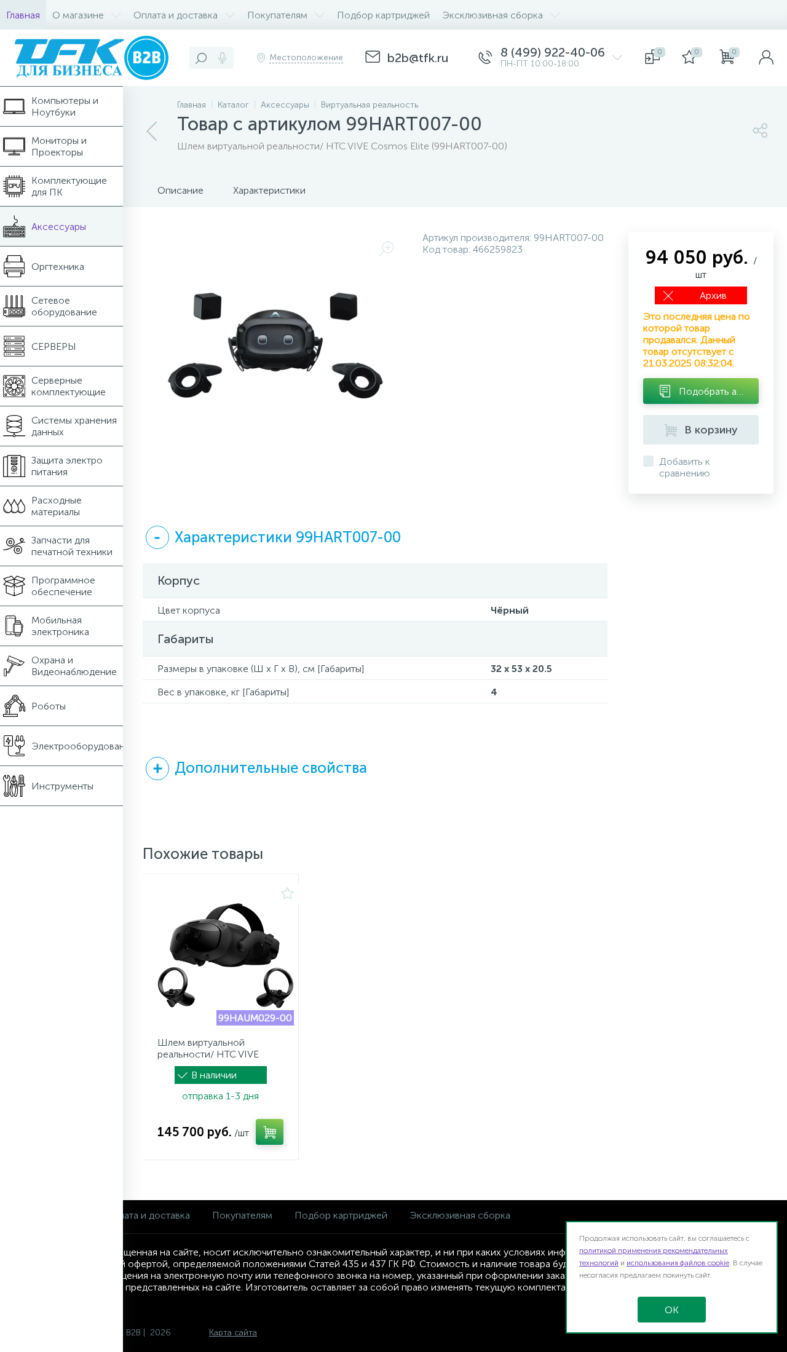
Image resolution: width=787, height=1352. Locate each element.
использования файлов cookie (678, 1263)
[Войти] (766, 58)
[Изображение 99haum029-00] (225, 957)
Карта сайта (233, 1332)
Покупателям (242, 1215)
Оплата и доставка (148, 1215)
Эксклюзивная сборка (459, 1215)
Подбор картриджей (341, 1215)
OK (672, 1310)
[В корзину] (269, 1132)
